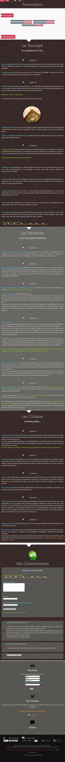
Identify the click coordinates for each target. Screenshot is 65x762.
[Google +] (25, 224)
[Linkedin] (39, 224)
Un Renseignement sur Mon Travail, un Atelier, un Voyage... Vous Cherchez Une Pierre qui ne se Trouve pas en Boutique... (32, 706)
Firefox (57, 749)
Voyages (59, 538)
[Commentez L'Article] (21, 1)
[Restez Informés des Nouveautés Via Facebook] (10, 1)
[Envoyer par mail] (45, 224)
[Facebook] (17, 224)
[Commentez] (10, 224)
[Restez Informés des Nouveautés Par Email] (17, 1)
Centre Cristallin (9, 540)
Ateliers (54, 538)
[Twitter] (32, 224)
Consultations (48, 538)
